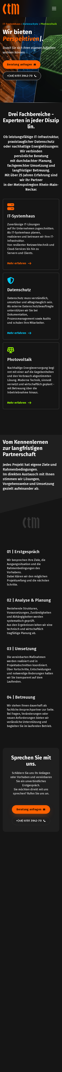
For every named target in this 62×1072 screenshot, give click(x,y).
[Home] (11, 8)
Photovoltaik (49, 24)
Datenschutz (30, 24)
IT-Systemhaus (12, 24)
